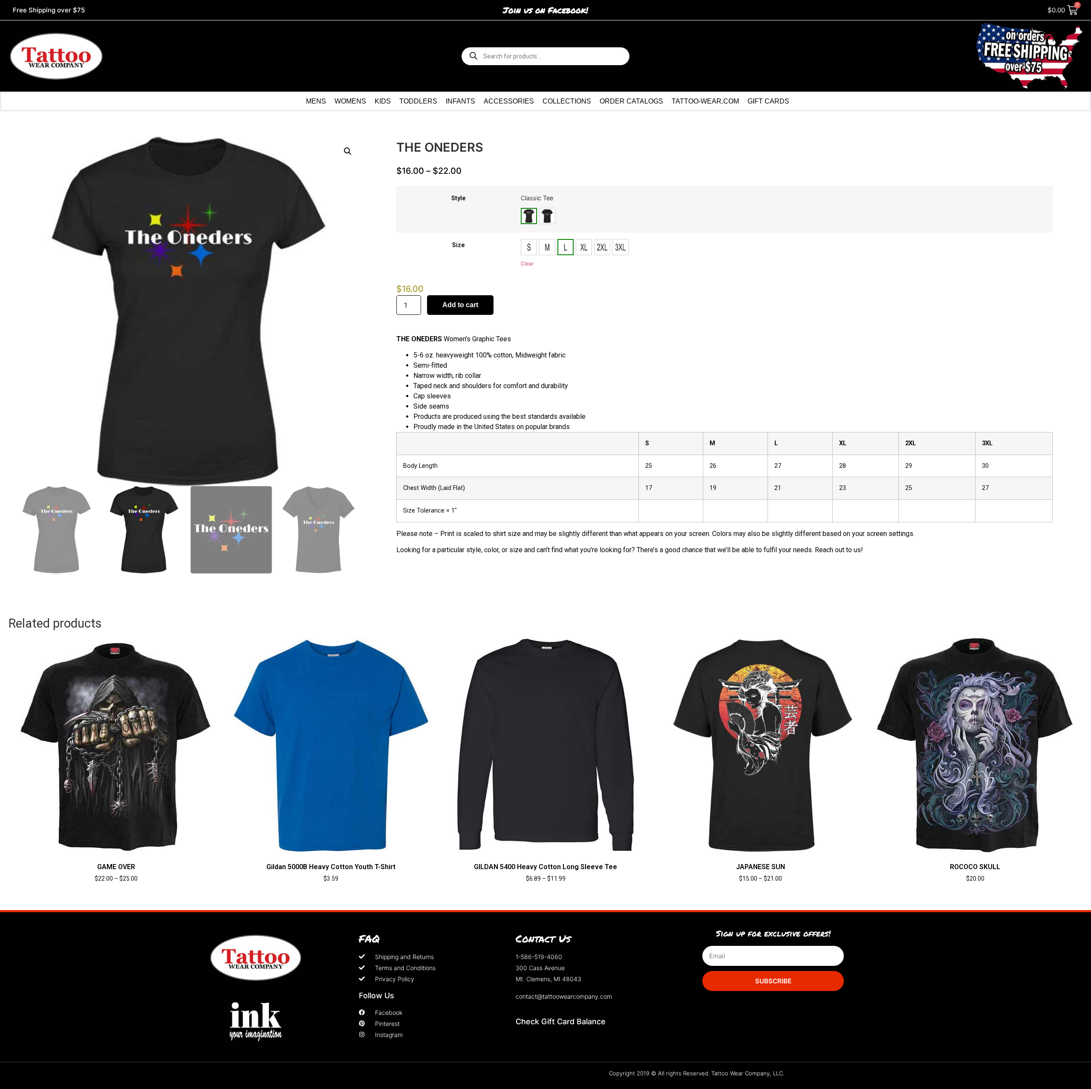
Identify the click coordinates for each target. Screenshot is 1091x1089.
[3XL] (620, 247)
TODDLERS (418, 101)
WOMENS (350, 101)
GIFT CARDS (768, 101)
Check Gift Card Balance (561, 1021)
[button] (347, 151)
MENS (316, 101)
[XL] (584, 247)
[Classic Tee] (529, 216)
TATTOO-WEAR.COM (705, 101)
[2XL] (602, 247)
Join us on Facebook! (545, 10)
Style (458, 199)
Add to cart (460, 304)
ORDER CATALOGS (631, 101)
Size (458, 245)
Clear (527, 263)
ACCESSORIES (509, 101)
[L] (565, 247)
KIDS (383, 101)
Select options (116, 893)
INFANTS (460, 101)
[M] (547, 247)
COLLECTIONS (567, 101)
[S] (529, 247)
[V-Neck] (547, 216)
